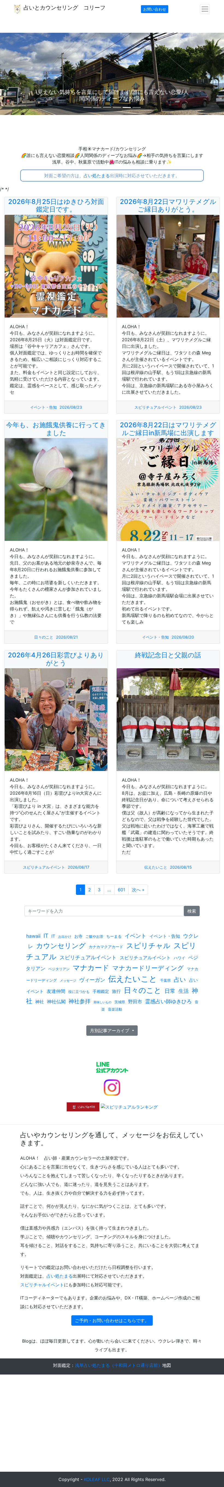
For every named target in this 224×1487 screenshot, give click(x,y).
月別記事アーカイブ (110, 1030)
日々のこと (43, 637)
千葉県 (165, 980)
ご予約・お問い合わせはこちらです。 (112, 1320)
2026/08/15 (181, 867)
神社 (39, 1001)
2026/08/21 (67, 637)
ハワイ (179, 957)
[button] (17, 74)
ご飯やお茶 (94, 936)
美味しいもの (102, 1002)
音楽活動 (115, 1009)
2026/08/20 (183, 637)
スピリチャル (148, 945)
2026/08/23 (71, 407)
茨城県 (119, 1002)
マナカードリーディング (148, 968)
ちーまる (114, 936)
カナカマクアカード (106, 946)
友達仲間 (56, 991)
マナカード (91, 967)
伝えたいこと (155, 867)
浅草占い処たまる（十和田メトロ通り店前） (118, 1365)
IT (45, 935)
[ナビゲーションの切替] (205, 9)
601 (121, 889)
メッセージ (68, 980)
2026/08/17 (78, 867)
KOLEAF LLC (97, 1479)
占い (180, 979)
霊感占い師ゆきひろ (168, 1001)
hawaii (33, 936)
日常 (169, 991)
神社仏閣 (56, 1001)
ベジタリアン (59, 969)
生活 (183, 991)
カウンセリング (61, 946)
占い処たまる (97, 175)
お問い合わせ (154, 9)
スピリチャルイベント (42, 1284)
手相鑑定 (101, 991)
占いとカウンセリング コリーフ (63, 7)
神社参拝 (79, 1001)
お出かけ (64, 936)
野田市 (135, 1001)
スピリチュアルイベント (155, 407)
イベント (135, 935)
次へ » (138, 889)
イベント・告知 (43, 407)
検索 (191, 911)
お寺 (78, 936)
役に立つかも (79, 991)
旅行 (116, 991)
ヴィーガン (92, 980)
